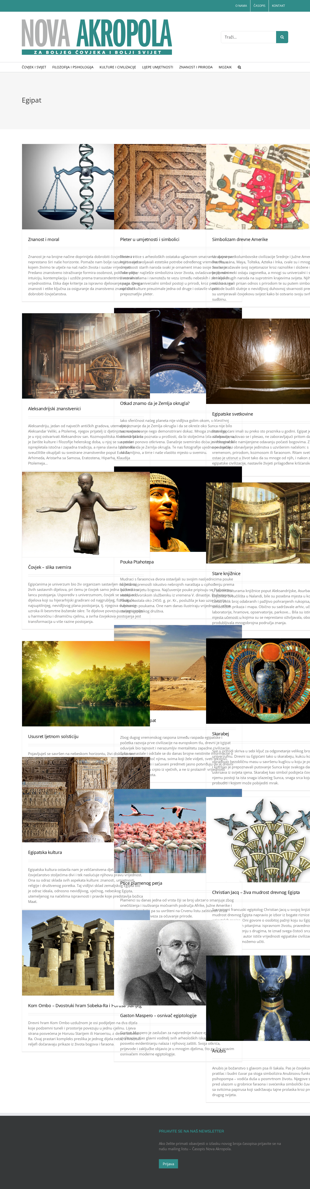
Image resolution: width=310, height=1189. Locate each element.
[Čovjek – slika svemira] (86, 514)
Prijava (168, 1163)
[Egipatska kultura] (86, 799)
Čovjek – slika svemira (49, 567)
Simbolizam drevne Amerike (240, 239)
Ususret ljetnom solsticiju (53, 736)
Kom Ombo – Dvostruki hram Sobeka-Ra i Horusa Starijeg (85, 1005)
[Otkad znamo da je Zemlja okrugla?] (178, 350)
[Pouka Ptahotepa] (178, 509)
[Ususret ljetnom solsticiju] (86, 683)
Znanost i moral (43, 239)
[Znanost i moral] (86, 186)
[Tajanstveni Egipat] (178, 667)
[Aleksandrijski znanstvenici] (86, 356)
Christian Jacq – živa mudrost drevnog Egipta (256, 892)
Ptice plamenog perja (141, 883)
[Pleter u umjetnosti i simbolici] (178, 186)
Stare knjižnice (226, 573)
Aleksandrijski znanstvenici (54, 408)
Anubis (219, 1051)
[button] (239, 67)
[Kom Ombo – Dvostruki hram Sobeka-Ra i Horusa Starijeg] (86, 953)
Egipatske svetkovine (232, 414)
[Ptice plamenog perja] (178, 831)
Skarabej (220, 734)
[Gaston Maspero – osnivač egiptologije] (178, 962)
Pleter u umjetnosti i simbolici (149, 239)
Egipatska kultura (45, 852)
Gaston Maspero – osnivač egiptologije (158, 1015)
